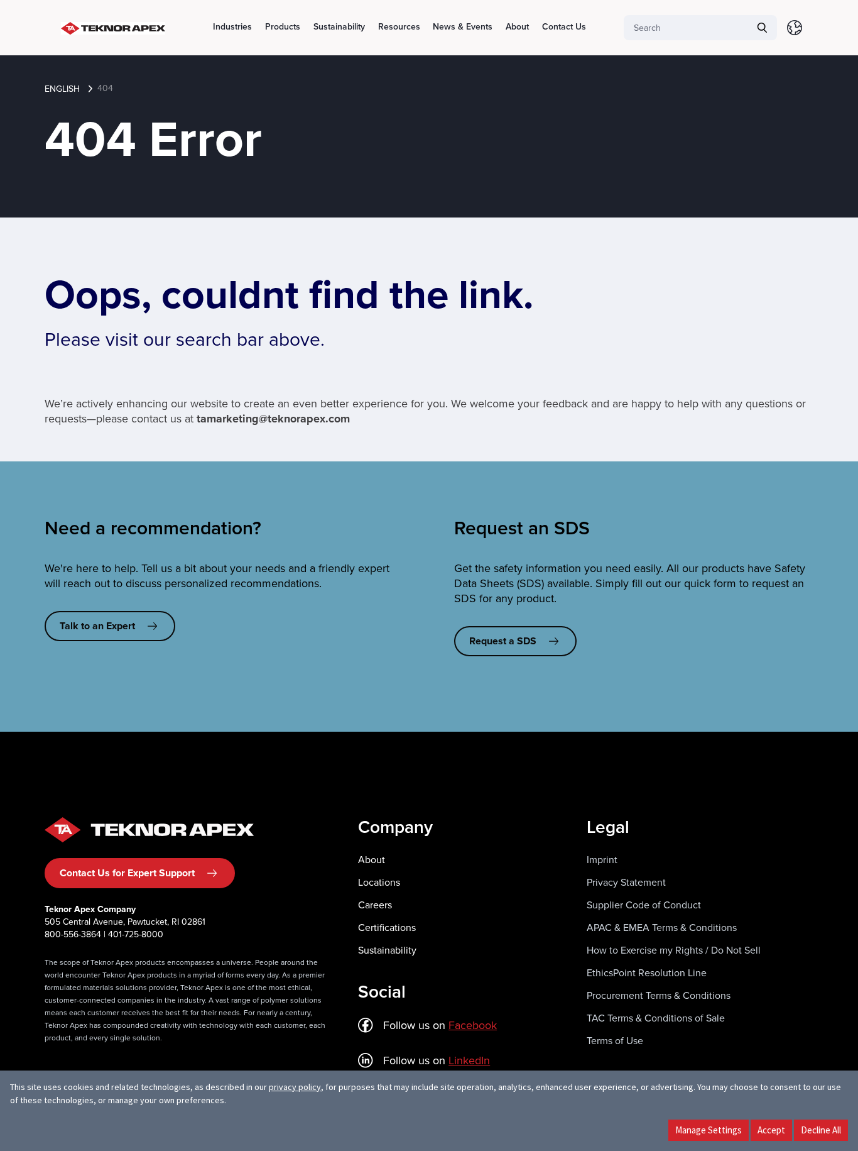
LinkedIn (469, 1060)
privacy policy (295, 1087)
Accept (771, 1130)
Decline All (821, 1130)
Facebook (472, 1025)
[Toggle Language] (794, 27)
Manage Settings (708, 1130)
